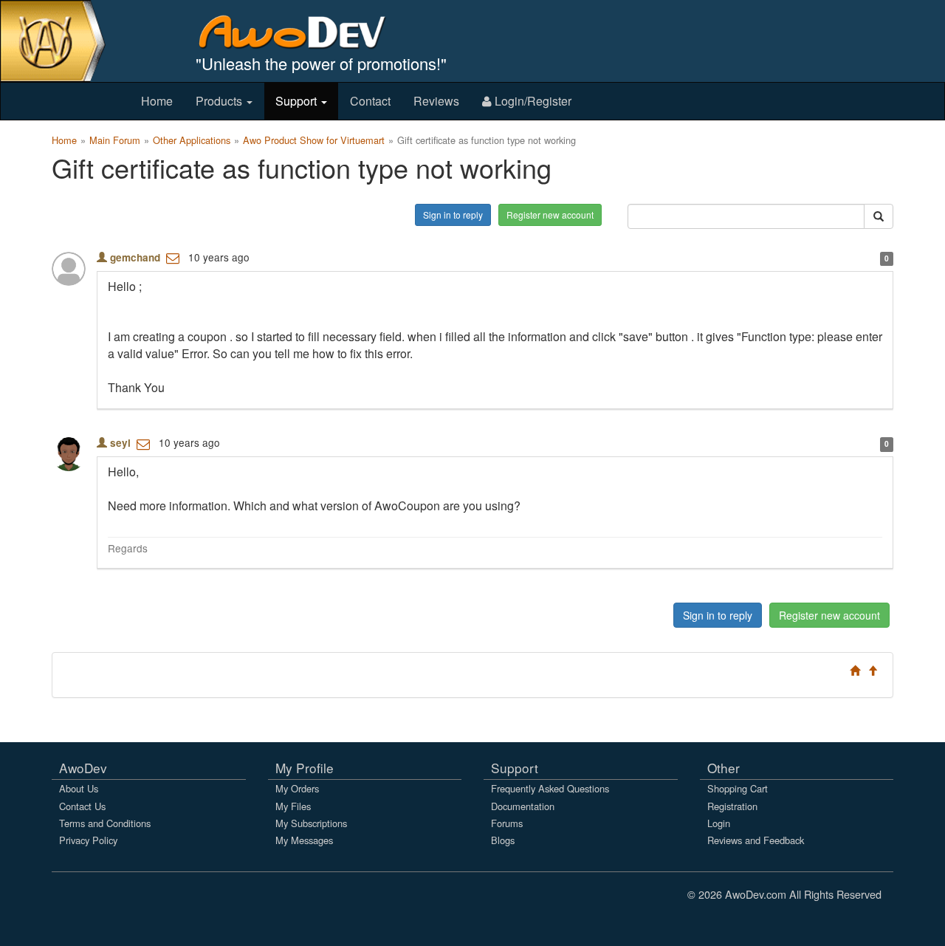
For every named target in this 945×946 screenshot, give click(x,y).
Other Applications (191, 140)
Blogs (503, 840)
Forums (507, 823)
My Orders (297, 788)
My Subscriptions (311, 823)
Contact (370, 100)
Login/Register (531, 100)
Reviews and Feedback (755, 840)
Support (297, 100)
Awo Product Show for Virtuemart (314, 140)
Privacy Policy (88, 840)
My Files (293, 806)
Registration (732, 806)
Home (157, 100)
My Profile (304, 767)
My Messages (304, 840)
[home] (302, 31)
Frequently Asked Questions (550, 788)
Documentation (522, 806)
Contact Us (82, 806)
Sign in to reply (453, 214)
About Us (78, 788)
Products (220, 100)
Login (718, 823)
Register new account (550, 214)
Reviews (436, 100)
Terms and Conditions (105, 823)
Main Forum (114, 140)
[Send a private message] (172, 257)
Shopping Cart (737, 788)
